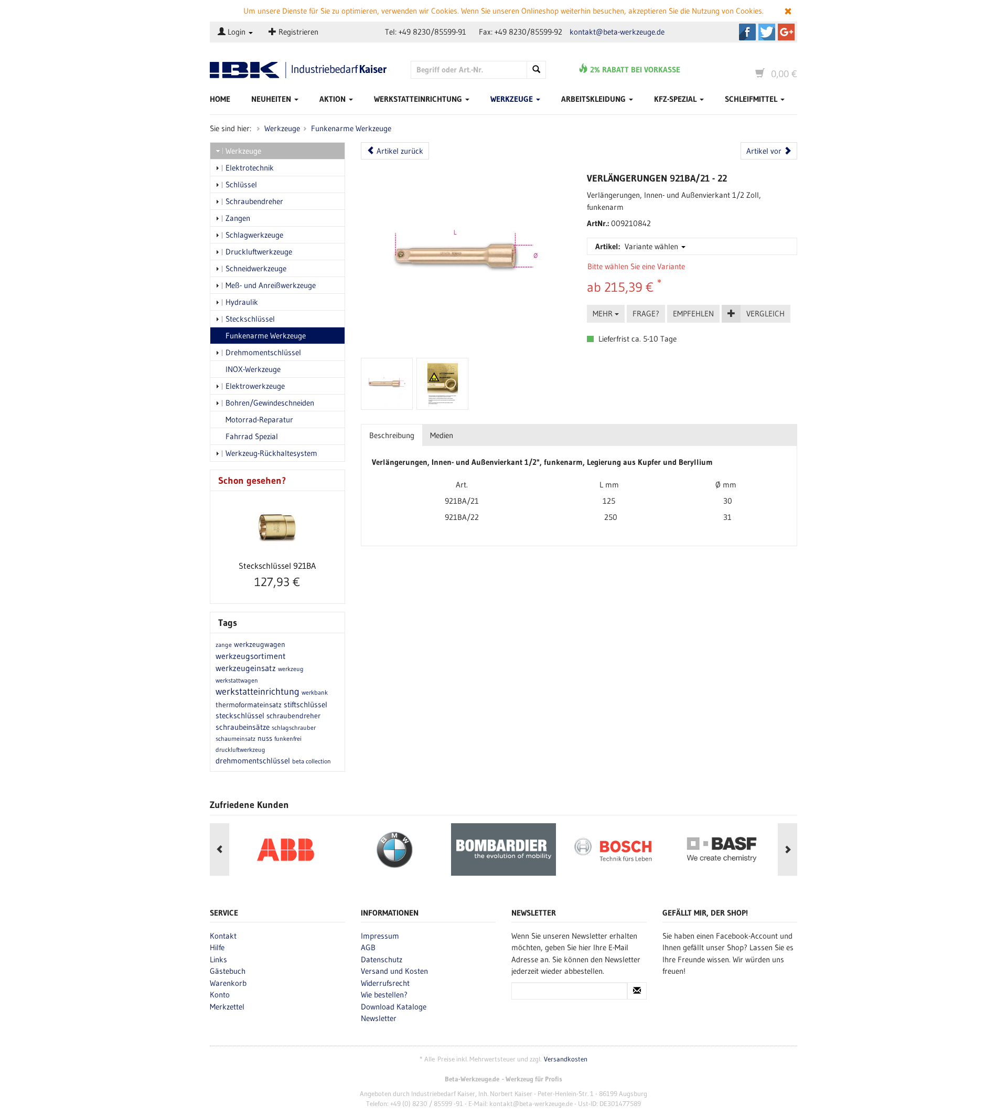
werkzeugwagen (259, 644)
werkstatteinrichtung (257, 691)
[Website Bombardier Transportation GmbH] (503, 849)
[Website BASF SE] (721, 849)
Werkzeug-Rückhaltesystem (271, 453)
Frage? (646, 313)
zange (224, 645)
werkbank (315, 692)
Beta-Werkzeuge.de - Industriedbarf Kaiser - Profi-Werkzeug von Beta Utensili (302, 70)
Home (220, 99)
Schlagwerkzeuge (254, 235)
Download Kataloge (393, 1007)
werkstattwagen (237, 680)
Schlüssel (241, 184)
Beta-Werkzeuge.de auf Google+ (786, 32)
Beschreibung (391, 435)
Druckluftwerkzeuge (259, 252)
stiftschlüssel (305, 704)
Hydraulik (242, 302)
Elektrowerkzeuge (255, 386)
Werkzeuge (512, 99)
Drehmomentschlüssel (263, 352)
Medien (441, 435)
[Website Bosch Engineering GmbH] (612, 849)
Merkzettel (227, 1007)
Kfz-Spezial (676, 99)
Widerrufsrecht (385, 983)
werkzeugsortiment (251, 656)
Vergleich (765, 313)
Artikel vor (765, 151)
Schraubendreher (254, 201)
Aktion (333, 99)
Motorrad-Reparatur (259, 419)
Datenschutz (381, 959)
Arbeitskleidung (594, 99)
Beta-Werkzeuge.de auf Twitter (766, 32)
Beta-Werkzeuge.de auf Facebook (747, 32)
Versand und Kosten (394, 971)
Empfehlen (693, 313)
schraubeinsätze (243, 727)
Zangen (238, 218)
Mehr (604, 313)
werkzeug (291, 669)
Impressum (380, 936)
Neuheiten (272, 99)
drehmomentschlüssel (253, 761)
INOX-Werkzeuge (253, 369)
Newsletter (379, 1018)
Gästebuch (227, 971)
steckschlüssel (240, 715)
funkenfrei (288, 738)
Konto (220, 995)
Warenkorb (228, 983)
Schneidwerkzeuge (256, 268)
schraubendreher (293, 715)
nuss (265, 738)
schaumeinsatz (235, 738)
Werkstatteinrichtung (419, 99)
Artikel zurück (398, 151)
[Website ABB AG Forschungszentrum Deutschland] (285, 849)
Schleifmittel (752, 99)
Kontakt (223, 936)
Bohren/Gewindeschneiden (270, 403)
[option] (285, 849)
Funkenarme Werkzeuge (351, 128)
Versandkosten (565, 1059)
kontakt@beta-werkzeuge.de (617, 32)
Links (218, 959)
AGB (368, 947)
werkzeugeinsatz (246, 668)
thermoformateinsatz (249, 704)
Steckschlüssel (250, 319)
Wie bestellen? (384, 995)
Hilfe (217, 947)
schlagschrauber (294, 727)
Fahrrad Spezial (252, 436)
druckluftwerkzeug (240, 749)
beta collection (311, 761)
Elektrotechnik (250, 168)
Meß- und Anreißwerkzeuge (271, 285)
